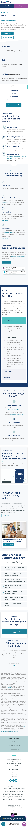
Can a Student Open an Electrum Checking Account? (14, 598)
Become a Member (14, 757)
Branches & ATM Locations (14, 763)
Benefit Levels (14, 96)
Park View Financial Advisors (11, 799)
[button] (5, 220)
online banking (5, 202)
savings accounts (8, 791)
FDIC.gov (7, 729)
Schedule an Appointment (14, 759)
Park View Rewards (9, 232)
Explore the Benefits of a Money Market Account (12, 540)
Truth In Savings (13, 731)
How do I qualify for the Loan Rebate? (13, 586)
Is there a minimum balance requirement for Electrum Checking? (15, 580)
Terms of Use (17, 805)
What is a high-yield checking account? (13, 604)
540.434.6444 (14, 742)
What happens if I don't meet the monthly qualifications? (14, 574)
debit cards (9, 793)
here (24, 726)
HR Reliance (20, 799)
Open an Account (14, 405)
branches (13, 796)
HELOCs (23, 791)
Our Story (14, 772)
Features (14, 93)
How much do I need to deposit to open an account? (14, 592)
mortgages (19, 791)
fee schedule (8, 687)
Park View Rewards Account (18, 256)
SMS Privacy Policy (19, 807)
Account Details (14, 90)
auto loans (14, 791)
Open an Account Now (14, 409)
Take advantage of (11, 156)
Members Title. (6, 800)
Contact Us (14, 776)
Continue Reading (9, 544)
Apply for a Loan (14, 761)
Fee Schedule (4, 731)
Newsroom (14, 774)
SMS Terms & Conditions (10, 807)
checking (22, 789)
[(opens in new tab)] (14, 530)
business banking (8, 789)
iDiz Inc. (10, 809)
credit (4, 793)
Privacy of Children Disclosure (14, 806)
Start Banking (14, 435)
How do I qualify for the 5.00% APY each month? (14, 568)
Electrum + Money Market (14, 100)
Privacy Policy (11, 805)
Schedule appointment (14, 745)
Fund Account (14, 422)
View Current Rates (14, 765)
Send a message (15, 749)
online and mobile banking (10, 794)
